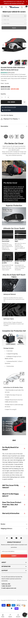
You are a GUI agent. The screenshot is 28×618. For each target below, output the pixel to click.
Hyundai (7, 83)
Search (14, 27)
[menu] (2, 7)
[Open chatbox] (24, 615)
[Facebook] (7, 538)
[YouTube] (21, 538)
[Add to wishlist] (24, 102)
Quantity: (3, 94)
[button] (3, 45)
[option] (14, 45)
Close (26, 1)
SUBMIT (14, 556)
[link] (10, 615)
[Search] (6, 7)
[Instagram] (11, 538)
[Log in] (22, 7)
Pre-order (11, 102)
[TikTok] (16, 538)
